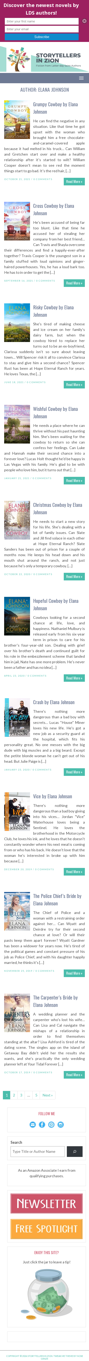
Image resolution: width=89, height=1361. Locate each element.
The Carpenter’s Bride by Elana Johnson (55, 1001)
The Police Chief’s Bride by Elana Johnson (57, 899)
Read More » (74, 181)
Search (16, 1142)
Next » (47, 1095)
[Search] (75, 1151)
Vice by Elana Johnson (52, 796)
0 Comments (42, 179)
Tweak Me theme (63, 1356)
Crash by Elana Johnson (54, 702)
